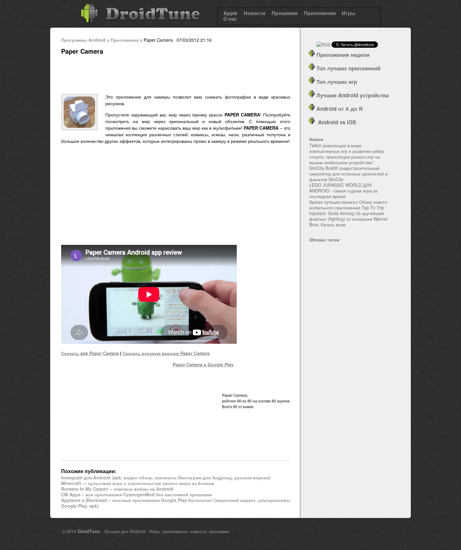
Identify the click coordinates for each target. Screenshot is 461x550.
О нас (230, 19)
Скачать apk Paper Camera (90, 353)
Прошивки (285, 13)
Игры (348, 13)
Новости (254, 13)
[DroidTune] (140, 25)
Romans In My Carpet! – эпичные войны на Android (117, 489)
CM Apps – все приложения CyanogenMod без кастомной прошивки (136, 494)
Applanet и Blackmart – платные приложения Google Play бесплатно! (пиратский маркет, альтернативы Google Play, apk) (175, 503)
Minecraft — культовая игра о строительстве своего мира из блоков (137, 483)
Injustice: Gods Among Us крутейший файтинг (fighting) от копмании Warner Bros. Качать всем (348, 219)
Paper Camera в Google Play (203, 364)
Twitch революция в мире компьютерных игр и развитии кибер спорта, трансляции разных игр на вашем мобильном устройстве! (346, 153)
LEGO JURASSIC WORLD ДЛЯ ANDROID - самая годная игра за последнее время (343, 190)
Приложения (320, 13)
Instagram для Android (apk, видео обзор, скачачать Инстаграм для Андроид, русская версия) (166, 477)
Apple (230, 13)
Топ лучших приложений (347, 68)
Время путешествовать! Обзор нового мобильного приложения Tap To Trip (348, 205)
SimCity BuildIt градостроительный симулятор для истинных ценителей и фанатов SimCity (348, 173)
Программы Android (83, 40)
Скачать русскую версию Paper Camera (166, 353)
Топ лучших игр (336, 81)
